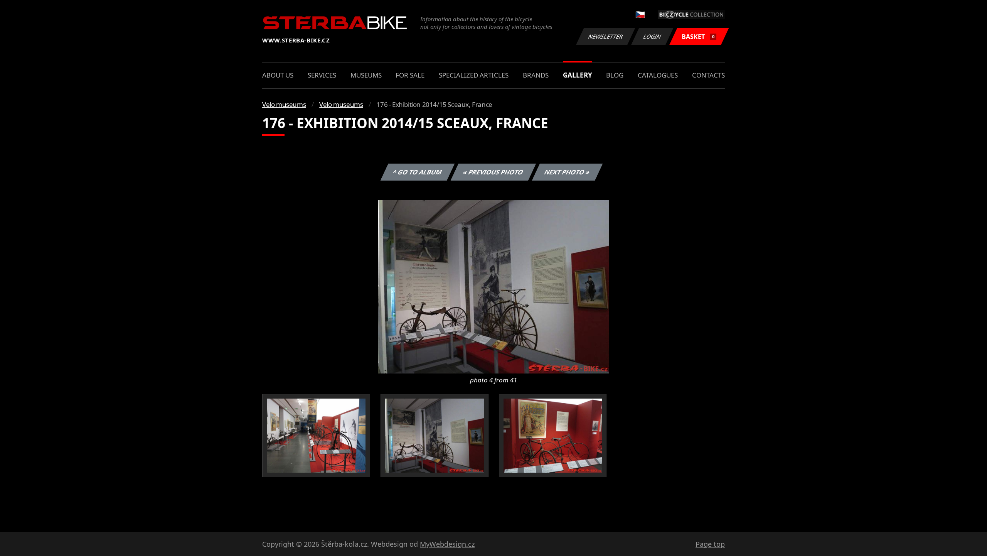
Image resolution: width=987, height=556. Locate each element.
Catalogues (658, 75)
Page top (710, 544)
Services (322, 75)
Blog (614, 75)
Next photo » (567, 172)
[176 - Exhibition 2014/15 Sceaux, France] (493, 286)
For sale (410, 75)
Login (652, 36)
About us (277, 75)
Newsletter (606, 36)
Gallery (577, 75)
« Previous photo (493, 172)
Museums (366, 75)
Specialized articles (474, 75)
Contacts (708, 75)
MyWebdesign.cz (447, 544)
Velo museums (284, 104)
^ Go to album (417, 172)
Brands (536, 75)
